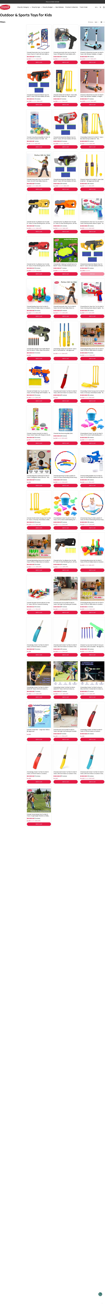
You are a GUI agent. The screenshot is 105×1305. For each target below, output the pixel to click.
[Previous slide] (29, 38)
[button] (97, 22)
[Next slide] (48, 38)
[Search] (100, 7)
